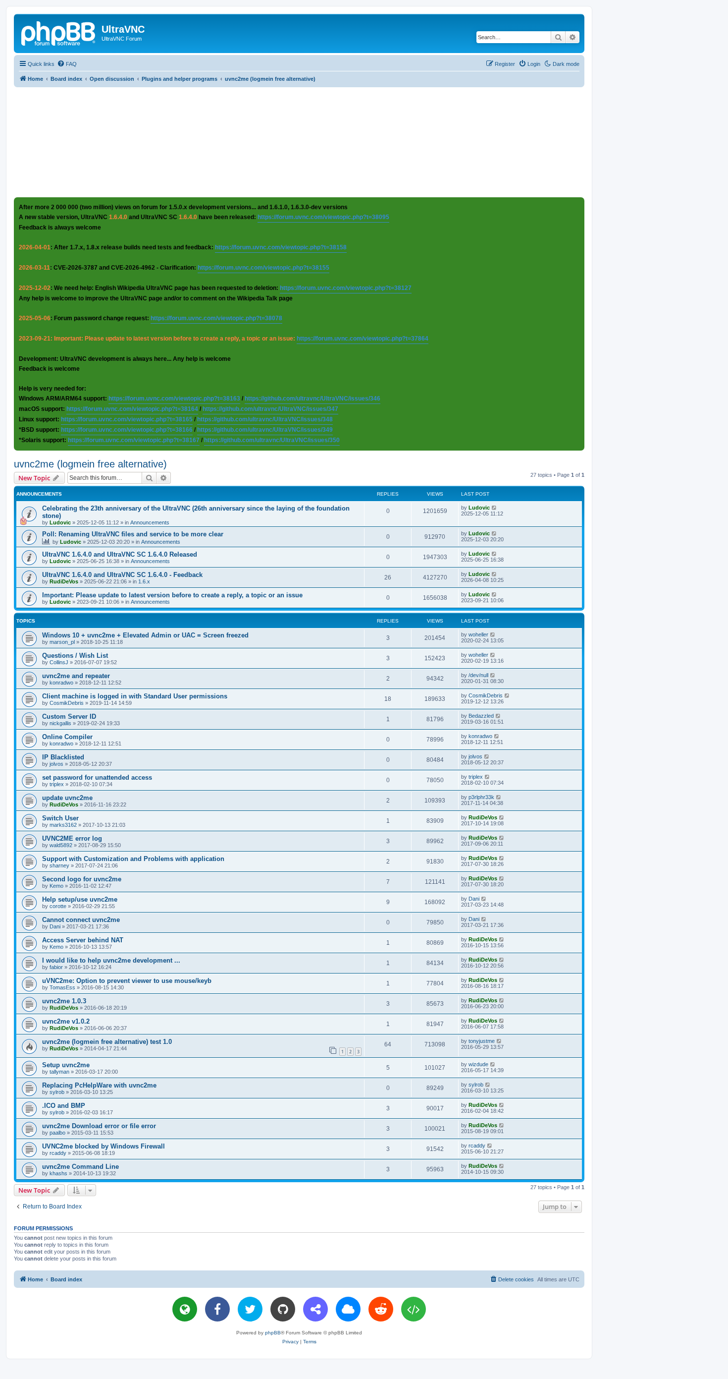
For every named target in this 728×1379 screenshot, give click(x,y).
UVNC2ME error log (72, 838)
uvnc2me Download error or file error (99, 1126)
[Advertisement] (299, 141)
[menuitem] (67, 64)
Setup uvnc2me (66, 1065)
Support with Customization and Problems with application (133, 858)
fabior (56, 967)
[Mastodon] (315, 1309)
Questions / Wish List (75, 655)
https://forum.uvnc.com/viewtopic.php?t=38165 (127, 419)
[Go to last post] (494, 508)
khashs (58, 1173)
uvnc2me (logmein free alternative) (90, 464)
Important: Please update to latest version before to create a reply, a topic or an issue (172, 595)
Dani (473, 899)
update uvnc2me (67, 798)
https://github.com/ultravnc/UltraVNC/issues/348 (265, 419)
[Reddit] (380, 1309)
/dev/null (478, 675)
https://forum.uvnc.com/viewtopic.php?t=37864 (362, 338)
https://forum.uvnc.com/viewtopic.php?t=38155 (263, 267)
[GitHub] (282, 1309)
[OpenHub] (413, 1309)
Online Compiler (67, 737)
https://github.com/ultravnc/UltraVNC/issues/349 (265, 429)
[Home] (59, 32)
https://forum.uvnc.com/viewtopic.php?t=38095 (323, 217)
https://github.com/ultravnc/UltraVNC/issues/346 (312, 398)
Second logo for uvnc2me (81, 879)
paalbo (57, 1133)
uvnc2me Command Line (80, 1166)
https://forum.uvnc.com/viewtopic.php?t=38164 (132, 408)
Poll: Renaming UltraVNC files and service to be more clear (132, 534)
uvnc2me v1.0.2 (66, 1021)
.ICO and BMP (63, 1105)
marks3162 (63, 825)
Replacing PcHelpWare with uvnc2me (99, 1085)
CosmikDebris (67, 703)
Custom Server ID (69, 716)
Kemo (56, 886)
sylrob (57, 1092)
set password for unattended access (97, 777)
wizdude (478, 1064)
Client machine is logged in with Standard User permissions (134, 696)
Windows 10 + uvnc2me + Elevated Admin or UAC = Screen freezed (145, 635)
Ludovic (60, 522)
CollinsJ (59, 662)
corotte (58, 906)
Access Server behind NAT (82, 940)
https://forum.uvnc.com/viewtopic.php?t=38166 (127, 429)
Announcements (149, 522)
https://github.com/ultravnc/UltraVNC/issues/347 (270, 408)
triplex (57, 784)
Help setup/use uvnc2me (79, 899)
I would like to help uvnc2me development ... (111, 960)
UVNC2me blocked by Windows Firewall (103, 1146)
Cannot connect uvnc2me (81, 919)
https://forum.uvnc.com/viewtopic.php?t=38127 (346, 288)
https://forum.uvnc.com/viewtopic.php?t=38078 (216, 318)
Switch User (60, 818)
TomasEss (62, 987)
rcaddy (58, 1153)
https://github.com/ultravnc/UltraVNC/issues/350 (272, 440)
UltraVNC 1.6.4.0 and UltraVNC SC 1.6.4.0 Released (119, 554)
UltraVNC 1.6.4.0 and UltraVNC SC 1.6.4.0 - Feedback (122, 574)
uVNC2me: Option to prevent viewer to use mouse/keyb (126, 980)
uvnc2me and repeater (76, 676)
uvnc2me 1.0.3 (64, 1001)
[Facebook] (217, 1309)
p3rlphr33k (481, 797)
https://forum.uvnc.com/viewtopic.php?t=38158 (281, 247)
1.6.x (144, 581)
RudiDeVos (64, 581)
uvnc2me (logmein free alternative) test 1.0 (107, 1041)
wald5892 (61, 845)
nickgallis (60, 723)
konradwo (61, 683)
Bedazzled (481, 716)
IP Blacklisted (63, 757)
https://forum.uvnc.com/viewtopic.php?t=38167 (134, 440)
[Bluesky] (348, 1309)
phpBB (273, 1332)
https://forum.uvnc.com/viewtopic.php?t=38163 (174, 398)
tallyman (59, 1072)
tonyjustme (481, 1041)
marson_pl (62, 642)
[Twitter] (250, 1309)
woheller (478, 634)
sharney (59, 865)
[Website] (184, 1309)
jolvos (56, 764)
